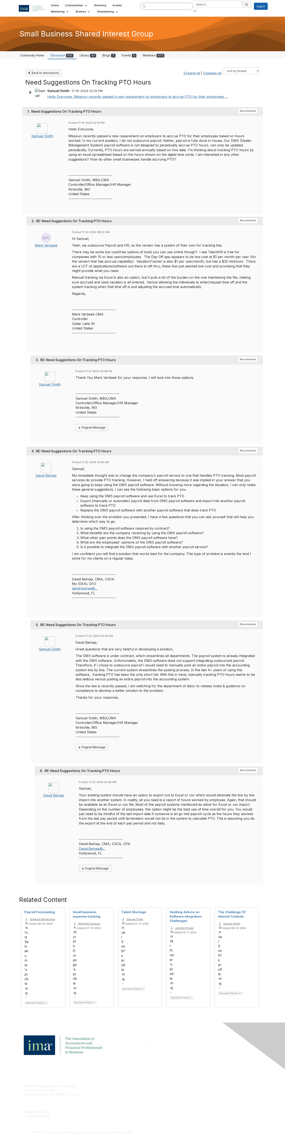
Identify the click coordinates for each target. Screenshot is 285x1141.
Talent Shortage (133, 912)
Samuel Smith (42, 136)
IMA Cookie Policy (196, 1086)
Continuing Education (118, 1098)
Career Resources (116, 1104)
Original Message (93, 427)
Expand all (192, 73)
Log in (261, 6)
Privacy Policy (194, 1098)
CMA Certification (116, 1092)
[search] (144, 6)
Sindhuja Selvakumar (42, 919)
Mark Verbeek (46, 245)
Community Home (32, 55)
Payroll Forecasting (39, 912)
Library (87, 55)
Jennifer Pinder (184, 928)
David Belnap (46, 475)
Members (153, 55)
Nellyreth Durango (89, 923)
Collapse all (212, 73)
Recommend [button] (248, 110)
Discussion (61, 55)
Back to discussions (45, 73)
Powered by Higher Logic (202, 1132)
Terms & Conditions (197, 1092)
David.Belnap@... (92, 849)
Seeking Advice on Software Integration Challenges (186, 916)
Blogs (108, 55)
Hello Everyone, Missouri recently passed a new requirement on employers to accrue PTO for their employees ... (137, 97)
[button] (76, 5)
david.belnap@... (84, 588)
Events (128, 55)
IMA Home (111, 1086)
